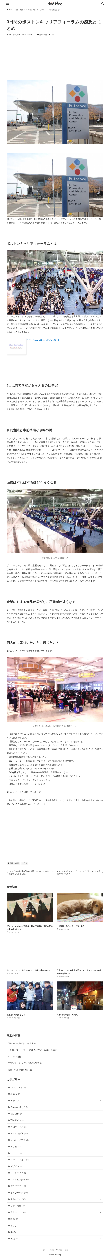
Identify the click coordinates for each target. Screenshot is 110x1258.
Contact (59, 1249)
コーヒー (16, 1153)
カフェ (15, 1146)
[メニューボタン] (7, 3)
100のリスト (18, 1087)
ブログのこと (18, 1186)
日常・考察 (43, 34)
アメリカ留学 (19, 1133)
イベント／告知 (19, 1139)
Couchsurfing (19, 1107)
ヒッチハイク (18, 1172)
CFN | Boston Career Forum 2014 (43, 340)
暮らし (15, 1225)
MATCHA (16, 1113)
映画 (14, 1218)
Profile (51, 1249)
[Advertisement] (55, 59)
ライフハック (19, 1192)
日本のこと (18, 1212)
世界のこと (18, 1199)
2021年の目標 (14, 1056)
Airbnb (15, 1093)
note (66, 1249)
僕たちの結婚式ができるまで (22, 1043)
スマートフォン (19, 1159)
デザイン (16, 1166)
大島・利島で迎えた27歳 (20, 1069)
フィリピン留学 (19, 1179)
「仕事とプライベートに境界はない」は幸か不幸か (32, 1049)
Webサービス (18, 1126)
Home (44, 1249)
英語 (14, 1238)
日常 (52, 34)
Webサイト (17, 1120)
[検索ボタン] (102, 3)
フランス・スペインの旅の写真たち (25, 1063)
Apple (14, 1100)
